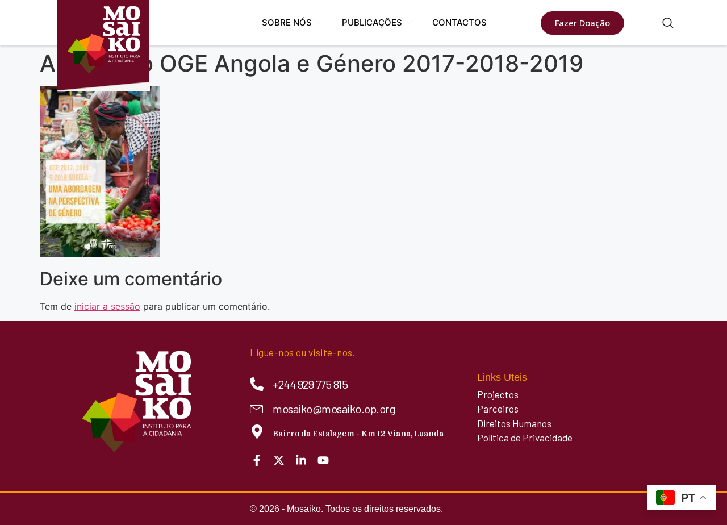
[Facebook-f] (257, 460)
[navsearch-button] (668, 23)
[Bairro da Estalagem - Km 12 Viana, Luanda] (257, 431)
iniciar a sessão (107, 306)
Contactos (459, 22)
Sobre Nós (287, 22)
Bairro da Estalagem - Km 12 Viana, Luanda (358, 433)
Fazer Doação (582, 22)
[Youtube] (323, 460)
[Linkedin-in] (301, 460)
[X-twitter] (279, 460)
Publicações (372, 22)
